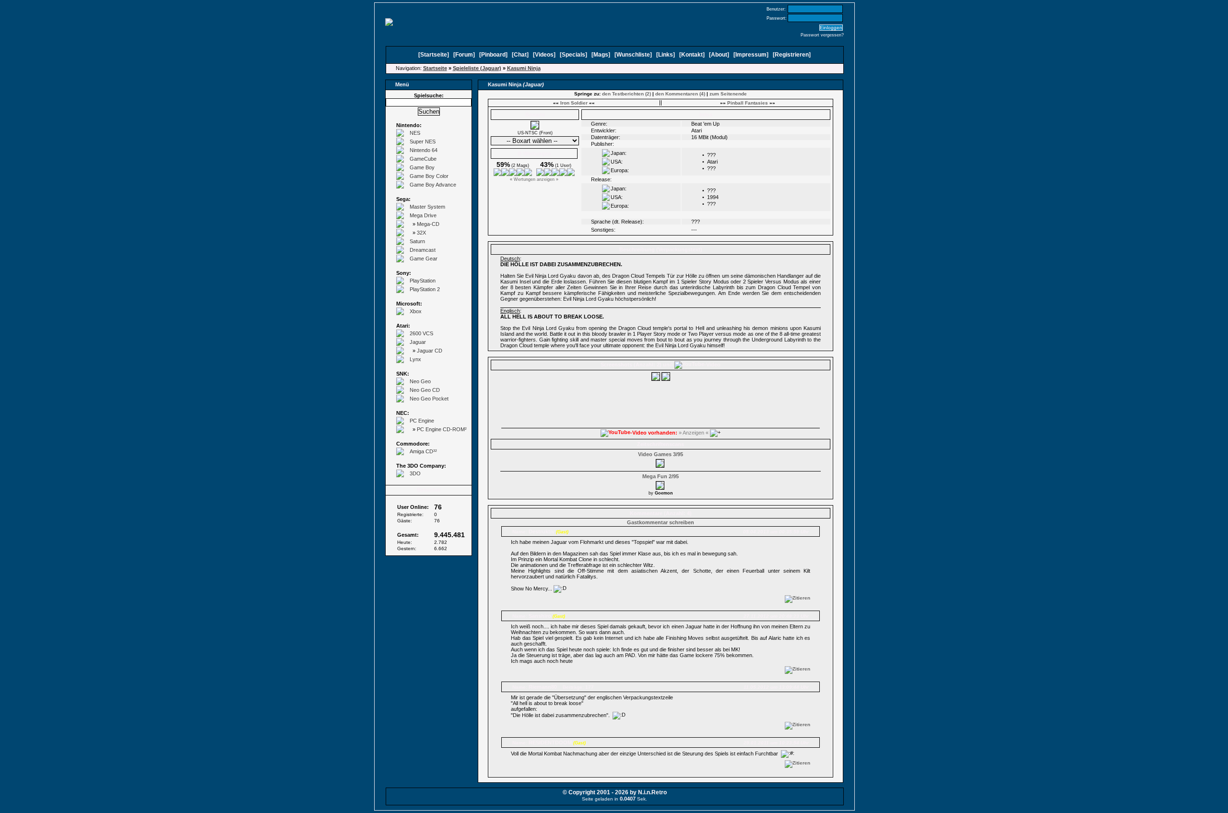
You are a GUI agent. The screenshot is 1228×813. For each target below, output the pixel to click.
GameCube (423, 159)
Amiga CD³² (423, 451)
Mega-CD (428, 224)
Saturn (417, 241)
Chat (520, 54)
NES (415, 133)
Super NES (422, 141)
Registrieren (792, 54)
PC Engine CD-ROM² (441, 429)
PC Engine (422, 421)
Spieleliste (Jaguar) (477, 68)
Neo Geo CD (424, 390)
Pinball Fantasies (747, 103)
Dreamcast (422, 250)
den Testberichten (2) (626, 93)
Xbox (415, 311)
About (719, 54)
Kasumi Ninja (524, 68)
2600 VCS (421, 333)
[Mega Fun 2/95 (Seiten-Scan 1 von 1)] (660, 484)
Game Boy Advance (433, 185)
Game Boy (422, 167)
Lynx (415, 359)
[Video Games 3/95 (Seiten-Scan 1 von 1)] (660, 462)
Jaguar (417, 342)
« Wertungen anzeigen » (534, 179)
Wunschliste (633, 54)
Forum (464, 54)
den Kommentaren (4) (680, 93)
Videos (544, 54)
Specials (573, 54)
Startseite (433, 54)
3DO (415, 473)
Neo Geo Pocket (429, 398)
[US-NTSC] (655, 379)
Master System (427, 207)
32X (421, 233)
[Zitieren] (797, 598)
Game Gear (423, 258)
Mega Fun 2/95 (660, 476)
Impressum (751, 54)
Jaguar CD (429, 350)
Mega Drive (423, 215)
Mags (600, 54)
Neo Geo (420, 381)
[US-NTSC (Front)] (535, 127)
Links (665, 54)
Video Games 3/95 (660, 454)
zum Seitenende (728, 93)
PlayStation (422, 280)
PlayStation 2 (424, 289)
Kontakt (692, 54)
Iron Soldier (574, 103)
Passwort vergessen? (822, 35)
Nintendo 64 (423, 150)
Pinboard (493, 54)
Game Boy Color (429, 176)
